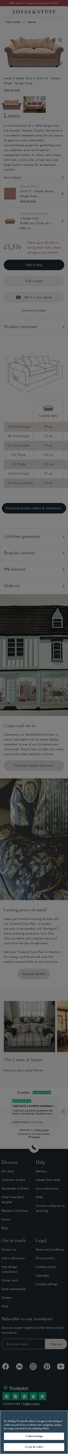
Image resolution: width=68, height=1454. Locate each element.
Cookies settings (34, 1436)
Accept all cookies (34, 1447)
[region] (34, 1432)
